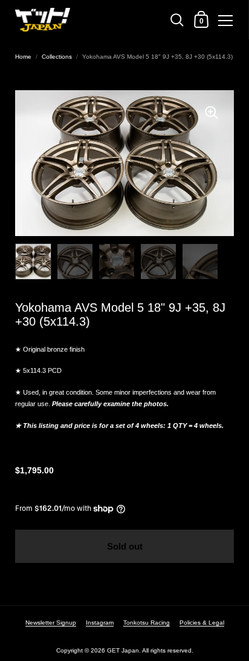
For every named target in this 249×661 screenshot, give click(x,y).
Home (23, 56)
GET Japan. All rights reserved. (150, 650)
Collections (57, 56)
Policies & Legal (201, 622)
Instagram (100, 622)
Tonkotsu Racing (146, 622)
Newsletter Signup (50, 622)
